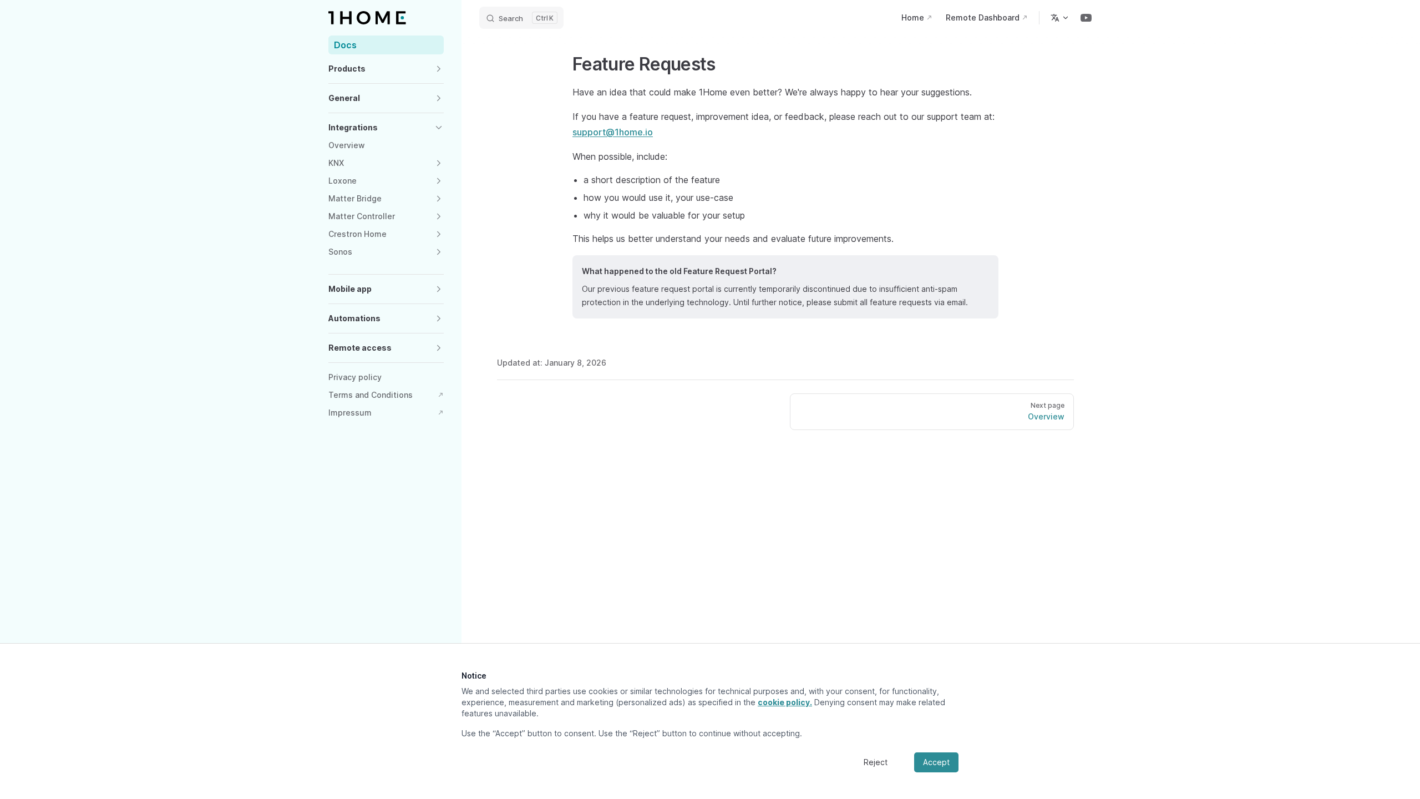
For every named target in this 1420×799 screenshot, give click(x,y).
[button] (386, 69)
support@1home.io (612, 132)
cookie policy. (785, 702)
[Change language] (1060, 18)
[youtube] (1086, 18)
